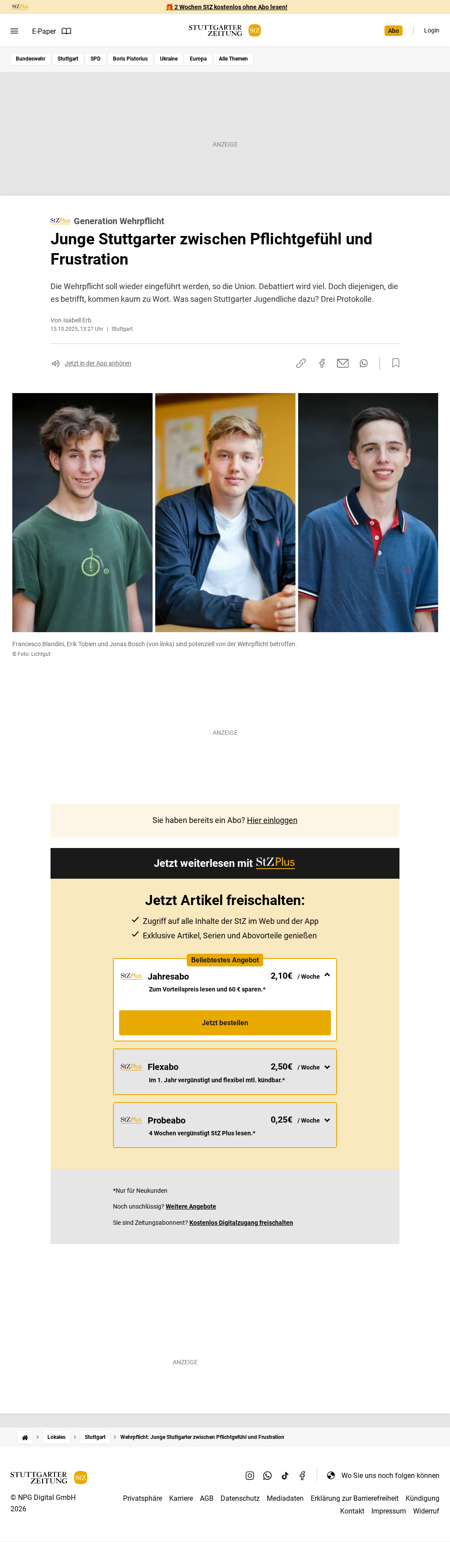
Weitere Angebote (191, 1206)
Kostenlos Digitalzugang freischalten (241, 1222)
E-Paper (44, 31)
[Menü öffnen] (14, 31)
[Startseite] (25, 1437)
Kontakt (352, 1511)
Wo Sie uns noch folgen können (390, 1475)
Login (431, 30)
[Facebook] (303, 1475)
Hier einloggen (272, 820)
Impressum (388, 1511)
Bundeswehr (30, 59)
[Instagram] (250, 1475)
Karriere (181, 1498)
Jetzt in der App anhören (98, 363)
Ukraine (169, 59)
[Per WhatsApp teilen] (363, 363)
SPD (96, 59)
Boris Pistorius (130, 59)
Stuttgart (68, 59)
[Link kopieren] (301, 363)
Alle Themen (233, 59)
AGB (207, 1498)
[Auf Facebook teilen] (322, 363)
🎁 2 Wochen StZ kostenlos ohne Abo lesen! (226, 7)
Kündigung (422, 1498)
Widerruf (426, 1511)
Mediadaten (285, 1498)
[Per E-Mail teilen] (343, 363)
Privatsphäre (142, 1498)
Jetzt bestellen (225, 1023)
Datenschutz (240, 1498)
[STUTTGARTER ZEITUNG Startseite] (225, 30)
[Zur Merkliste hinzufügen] (393, 363)
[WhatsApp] (268, 1475)
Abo (393, 30)
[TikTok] (285, 1475)
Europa (198, 59)
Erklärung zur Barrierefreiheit (355, 1498)
